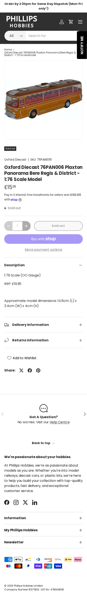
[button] (71, 22)
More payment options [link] (43, 249)
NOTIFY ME (82, 45)
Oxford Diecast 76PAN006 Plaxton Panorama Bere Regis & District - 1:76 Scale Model (40, 53)
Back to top (41, 443)
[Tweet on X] (21, 370)
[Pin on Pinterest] (38, 370)
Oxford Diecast (15, 159)
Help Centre (59, 422)
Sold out (58, 226)
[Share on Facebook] (30, 370)
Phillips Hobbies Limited (28, 585)
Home (8, 49)
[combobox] (43, 36)
